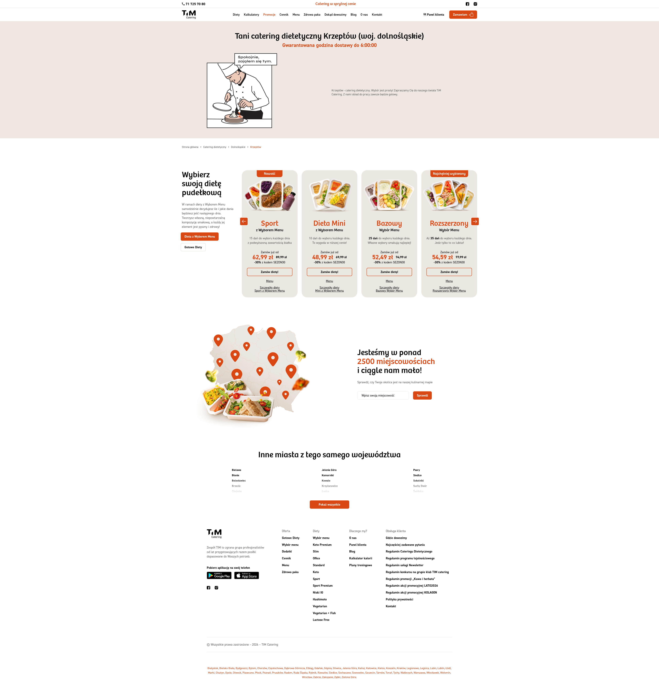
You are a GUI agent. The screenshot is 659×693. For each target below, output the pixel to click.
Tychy (396, 672)
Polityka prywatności (399, 599)
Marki (211, 672)
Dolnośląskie (238, 147)
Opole (228, 672)
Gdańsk (318, 668)
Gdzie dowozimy (396, 538)
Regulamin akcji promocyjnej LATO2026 (412, 586)
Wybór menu (290, 544)
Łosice (325, 491)
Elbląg (309, 668)
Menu (296, 14)
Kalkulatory (251, 14)
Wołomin (445, 672)
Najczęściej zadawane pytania (405, 544)
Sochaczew (344, 672)
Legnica (424, 668)
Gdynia (328, 668)
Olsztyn (220, 672)
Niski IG (318, 592)
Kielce (381, 668)
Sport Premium (323, 586)
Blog (353, 14)
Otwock (237, 672)
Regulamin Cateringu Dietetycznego (409, 551)
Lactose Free (321, 620)
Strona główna (190, 147)
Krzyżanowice (330, 486)
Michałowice (329, 496)
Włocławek (432, 672)
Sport (316, 579)
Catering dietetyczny (215, 147)
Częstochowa (275, 668)
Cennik (284, 14)
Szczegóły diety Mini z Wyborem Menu (329, 289)
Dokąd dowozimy (335, 14)
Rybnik (312, 672)
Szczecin (370, 672)
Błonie (235, 475)
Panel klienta (357, 544)
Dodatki (287, 551)
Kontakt (377, 14)
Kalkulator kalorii (360, 558)
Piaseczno (248, 672)
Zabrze (317, 677)
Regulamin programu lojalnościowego (410, 558)
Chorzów (262, 668)
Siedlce (417, 475)
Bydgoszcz (241, 668)
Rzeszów (323, 672)
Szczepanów (420, 496)
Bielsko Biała (226, 668)
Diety (236, 14)
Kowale (326, 480)
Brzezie (236, 486)
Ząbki (337, 677)
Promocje (269, 14)
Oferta (286, 531)
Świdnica (418, 491)
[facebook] (467, 4)
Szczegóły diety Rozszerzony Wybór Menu (449, 289)
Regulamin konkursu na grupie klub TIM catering (417, 572)
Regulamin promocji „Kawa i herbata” (410, 579)
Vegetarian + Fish (324, 613)
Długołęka (238, 496)
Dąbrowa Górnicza (294, 668)
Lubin (433, 668)
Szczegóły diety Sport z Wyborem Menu (270, 289)
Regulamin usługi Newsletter (404, 565)
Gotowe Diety (290, 538)
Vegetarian (320, 606)
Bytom (252, 668)
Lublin (440, 668)
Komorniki (328, 475)
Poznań (267, 672)
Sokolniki (418, 480)
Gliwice (337, 668)
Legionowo (413, 668)
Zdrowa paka (312, 14)
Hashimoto (320, 599)
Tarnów (380, 672)
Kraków (401, 668)
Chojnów (237, 491)
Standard (319, 565)
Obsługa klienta (396, 531)
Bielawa (236, 470)
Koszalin (391, 668)
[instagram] (475, 4)
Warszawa (419, 672)
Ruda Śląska (300, 672)
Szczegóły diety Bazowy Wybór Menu (389, 289)
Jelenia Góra (329, 470)
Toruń (389, 672)
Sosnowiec (358, 672)
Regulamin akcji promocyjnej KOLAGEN (411, 592)
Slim (316, 551)
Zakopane (327, 677)
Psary (416, 470)
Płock (258, 672)
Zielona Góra (349, 677)
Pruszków (277, 672)
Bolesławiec (239, 480)
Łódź (448, 668)
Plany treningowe (360, 565)
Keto (316, 572)
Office (316, 558)
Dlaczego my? (358, 531)
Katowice (371, 668)
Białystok (212, 668)
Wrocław (307, 677)
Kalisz (361, 668)
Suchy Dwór (420, 486)
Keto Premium (322, 544)
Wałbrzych (406, 672)
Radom (288, 672)
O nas (364, 14)
